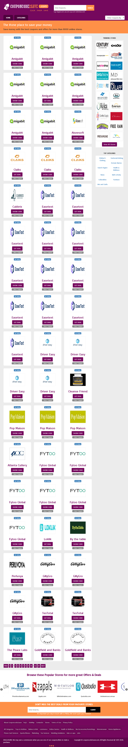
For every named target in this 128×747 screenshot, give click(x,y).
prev (6, 666)
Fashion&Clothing (117, 158)
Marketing (35, 733)
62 (35, 666)
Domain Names (116, 163)
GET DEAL (47, 101)
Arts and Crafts (103, 184)
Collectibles (102, 180)
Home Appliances (114, 729)
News (102, 175)
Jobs (78, 733)
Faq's (25, 722)
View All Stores (109, 144)
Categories (21, 18)
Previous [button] (1, 689)
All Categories (9, 729)
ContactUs (39, 722)
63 (39, 666)
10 (31, 666)
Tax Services (45, 733)
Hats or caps (71, 733)
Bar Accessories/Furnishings (85, 729)
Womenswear (102, 729)
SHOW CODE (17, 64)
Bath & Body (116, 175)
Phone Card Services (11, 733)
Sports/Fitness (25, 733)
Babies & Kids (33, 729)
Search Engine (102, 168)
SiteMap (31, 722)
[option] (20, 690)
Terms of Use (56, 722)
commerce (43, 729)
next (43, 666)
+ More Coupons (17, 67)
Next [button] (126, 689)
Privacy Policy (67, 722)
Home (8, 18)
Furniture (116, 180)
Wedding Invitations (58, 733)
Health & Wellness (67, 729)
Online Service (54, 729)
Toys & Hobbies (21, 729)
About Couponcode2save (13, 722)
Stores (47, 722)
